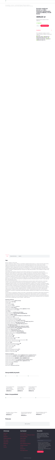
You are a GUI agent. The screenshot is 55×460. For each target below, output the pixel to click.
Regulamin (6, 436)
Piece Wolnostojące (23, 436)
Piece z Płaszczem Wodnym (25, 443)
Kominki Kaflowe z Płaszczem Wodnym (27, 434)
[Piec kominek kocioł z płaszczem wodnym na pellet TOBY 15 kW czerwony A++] (27, 397)
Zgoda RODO (6, 441)
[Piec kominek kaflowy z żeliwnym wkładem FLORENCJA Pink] (42, 397)
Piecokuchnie (22, 448)
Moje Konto (6, 433)
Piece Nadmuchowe (24, 450)
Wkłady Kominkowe (24, 445)
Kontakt (5, 434)
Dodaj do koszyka (44, 25)
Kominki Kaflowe (23, 433)
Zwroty (5, 445)
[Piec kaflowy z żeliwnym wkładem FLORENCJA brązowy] (12, 397)
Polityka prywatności (7, 438)
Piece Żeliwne (22, 441)
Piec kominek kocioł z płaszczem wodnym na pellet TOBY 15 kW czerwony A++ (26, 413)
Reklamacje (6, 443)
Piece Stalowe (22, 440)
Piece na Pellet (23, 438)
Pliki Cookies (6, 440)
